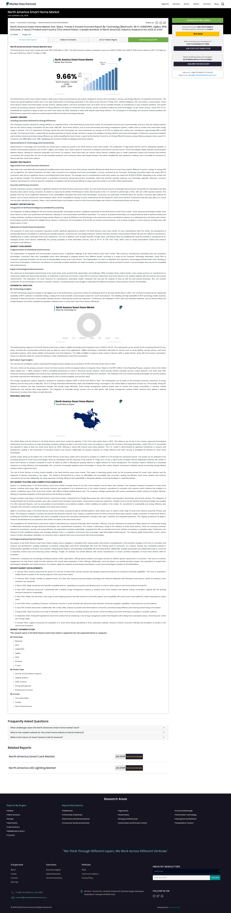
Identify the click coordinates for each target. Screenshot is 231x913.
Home (12, 23)
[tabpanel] (88, 377)
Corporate (17, 864)
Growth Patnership (54, 878)
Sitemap (14, 882)
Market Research (53, 874)
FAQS (84, 870)
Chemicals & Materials (72, 815)
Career (14, 874)
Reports (165, 4)
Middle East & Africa (16, 831)
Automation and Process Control (132, 823)
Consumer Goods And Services (75, 823)
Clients (196, 4)
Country (11, 835)
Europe (10, 819)
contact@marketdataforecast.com (31, 897)
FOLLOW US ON (161, 891)
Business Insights (53, 870)
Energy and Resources (128, 819)
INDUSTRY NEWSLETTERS (166, 866)
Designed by (168, 907)
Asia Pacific (12, 823)
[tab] (28, 39)
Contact (207, 4)
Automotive (123, 815)
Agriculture (123, 811)
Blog (216, 4)
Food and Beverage (183, 811)
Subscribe (215, 878)
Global (10, 811)
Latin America (13, 827)
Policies (86, 864)
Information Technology (27, 23)
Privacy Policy (87, 878)
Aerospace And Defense (185, 819)
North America (13, 815)
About (186, 4)
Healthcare (67, 811)
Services (176, 4)
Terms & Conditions (90, 874)
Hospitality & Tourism (184, 823)
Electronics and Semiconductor (76, 819)
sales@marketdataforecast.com (202, 75)
